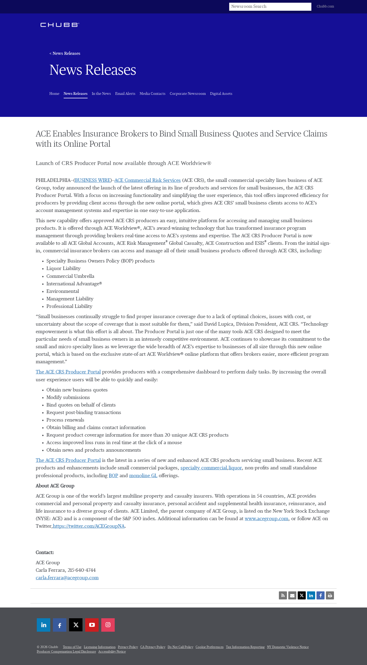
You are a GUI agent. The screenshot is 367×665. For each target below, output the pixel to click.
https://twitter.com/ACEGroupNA (89, 526)
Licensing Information (100, 647)
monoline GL (143, 475)
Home (54, 94)
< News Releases (64, 54)
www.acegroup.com (266, 518)
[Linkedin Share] (311, 595)
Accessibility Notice (112, 651)
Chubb (60, 25)
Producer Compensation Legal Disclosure (66, 651)
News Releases (76, 94)
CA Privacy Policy (152, 647)
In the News (101, 94)
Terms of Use (72, 647)
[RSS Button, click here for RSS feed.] (283, 595)
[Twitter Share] (302, 595)
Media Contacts (152, 94)
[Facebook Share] (320, 595)
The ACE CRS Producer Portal (68, 372)
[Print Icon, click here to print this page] (330, 595)
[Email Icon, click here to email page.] (292, 595)
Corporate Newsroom (188, 94)
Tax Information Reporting (245, 647)
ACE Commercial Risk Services (147, 180)
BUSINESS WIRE (92, 180)
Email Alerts (125, 94)
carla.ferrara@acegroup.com (67, 578)
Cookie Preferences (210, 647)
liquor (235, 468)
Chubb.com (325, 6)
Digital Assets (221, 94)
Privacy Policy (128, 647)
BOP (113, 475)
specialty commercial (204, 468)
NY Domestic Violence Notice (288, 647)
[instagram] (108, 625)
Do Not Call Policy (180, 647)
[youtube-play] (92, 625)
